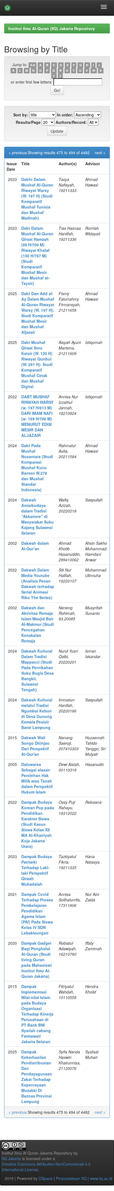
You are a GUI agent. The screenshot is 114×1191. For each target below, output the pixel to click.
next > (100, 152)
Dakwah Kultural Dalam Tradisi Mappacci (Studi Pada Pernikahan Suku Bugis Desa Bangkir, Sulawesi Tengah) (37, 670)
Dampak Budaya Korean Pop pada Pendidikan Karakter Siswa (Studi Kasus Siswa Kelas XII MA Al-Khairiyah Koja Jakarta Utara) (37, 824)
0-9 (32, 65)
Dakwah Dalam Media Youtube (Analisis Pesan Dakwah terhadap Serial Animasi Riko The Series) (37, 583)
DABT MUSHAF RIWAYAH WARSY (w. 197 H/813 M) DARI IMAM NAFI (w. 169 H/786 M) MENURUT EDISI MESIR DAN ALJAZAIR (37, 416)
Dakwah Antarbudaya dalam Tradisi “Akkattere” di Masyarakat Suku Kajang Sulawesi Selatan (37, 516)
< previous (18, 152)
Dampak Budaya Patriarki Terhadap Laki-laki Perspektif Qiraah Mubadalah (36, 870)
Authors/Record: (71, 122)
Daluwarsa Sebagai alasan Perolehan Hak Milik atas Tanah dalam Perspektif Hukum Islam (37, 778)
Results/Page (28, 122)
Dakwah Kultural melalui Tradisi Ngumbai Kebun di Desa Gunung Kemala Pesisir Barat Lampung (36, 713)
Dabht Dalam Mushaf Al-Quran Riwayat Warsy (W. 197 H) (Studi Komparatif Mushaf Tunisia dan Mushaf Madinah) (37, 199)
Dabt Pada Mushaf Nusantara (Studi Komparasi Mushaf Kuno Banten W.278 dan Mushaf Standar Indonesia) (37, 467)
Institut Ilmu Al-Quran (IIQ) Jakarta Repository (51, 28)
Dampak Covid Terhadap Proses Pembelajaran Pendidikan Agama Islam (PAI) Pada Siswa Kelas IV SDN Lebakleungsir (37, 913)
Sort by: (20, 115)
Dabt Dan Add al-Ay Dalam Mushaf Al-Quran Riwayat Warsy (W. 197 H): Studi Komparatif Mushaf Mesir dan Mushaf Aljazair (37, 313)
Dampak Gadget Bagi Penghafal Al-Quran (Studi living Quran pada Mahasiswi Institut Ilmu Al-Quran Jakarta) (36, 959)
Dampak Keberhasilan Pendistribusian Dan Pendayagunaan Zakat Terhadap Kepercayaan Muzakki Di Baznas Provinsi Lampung (36, 1076)
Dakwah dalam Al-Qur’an (35, 545)
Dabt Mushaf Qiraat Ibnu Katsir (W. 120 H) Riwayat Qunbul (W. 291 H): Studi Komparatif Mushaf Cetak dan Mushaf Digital (37, 364)
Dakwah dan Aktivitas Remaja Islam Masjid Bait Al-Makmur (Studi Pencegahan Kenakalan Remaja (37, 624)
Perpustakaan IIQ (71, 1178)
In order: (65, 115)
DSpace (46, 1178)
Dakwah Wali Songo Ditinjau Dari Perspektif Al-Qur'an (35, 746)
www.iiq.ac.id (101, 1178)
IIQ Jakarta (11, 1158)
